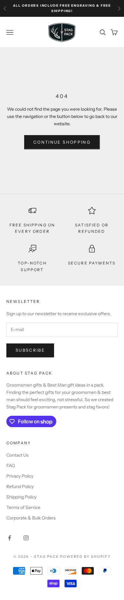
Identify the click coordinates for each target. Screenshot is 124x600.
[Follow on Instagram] (26, 538)
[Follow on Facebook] (9, 538)
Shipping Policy (21, 497)
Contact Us (17, 455)
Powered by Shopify (85, 556)
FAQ (10, 465)
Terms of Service (23, 507)
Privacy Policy (19, 476)
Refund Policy (20, 486)
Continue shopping (62, 142)
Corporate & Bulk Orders (31, 518)
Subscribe (30, 350)
